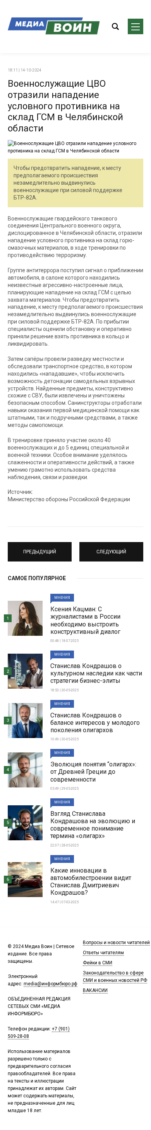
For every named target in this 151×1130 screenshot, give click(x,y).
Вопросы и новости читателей (116, 942)
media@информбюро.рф (50, 984)
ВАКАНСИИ (95, 990)
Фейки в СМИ (97, 963)
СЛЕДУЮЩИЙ (111, 548)
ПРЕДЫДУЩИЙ (39, 548)
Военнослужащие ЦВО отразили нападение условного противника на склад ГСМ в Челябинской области (65, 106)
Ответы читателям (103, 952)
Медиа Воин (54, 26)
